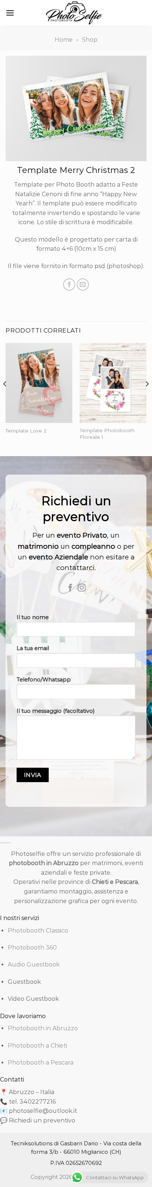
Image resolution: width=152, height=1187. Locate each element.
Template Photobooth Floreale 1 (107, 433)
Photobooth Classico (38, 930)
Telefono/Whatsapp (44, 679)
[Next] (147, 398)
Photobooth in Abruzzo (43, 1028)
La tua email (33, 648)
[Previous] (5, 398)
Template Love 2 (26, 431)
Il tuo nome (33, 617)
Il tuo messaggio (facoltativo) (55, 711)
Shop (89, 39)
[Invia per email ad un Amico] (83, 284)
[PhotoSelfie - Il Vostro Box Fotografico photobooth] (76, 13)
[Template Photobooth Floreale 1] (113, 383)
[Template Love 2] (39, 383)
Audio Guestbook (34, 964)
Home (64, 39)
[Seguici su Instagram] (82, 588)
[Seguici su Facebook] (70, 588)
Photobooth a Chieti (37, 1045)
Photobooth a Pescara (40, 1062)
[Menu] (10, 13)
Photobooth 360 (32, 947)
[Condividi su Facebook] (69, 284)
